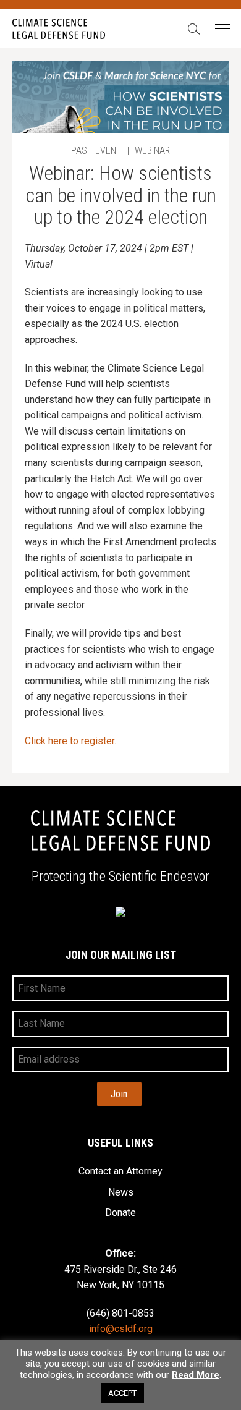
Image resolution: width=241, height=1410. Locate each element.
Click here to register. (70, 741)
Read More (195, 1375)
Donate (120, 1212)
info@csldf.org (121, 1329)
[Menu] (222, 29)
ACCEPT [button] (122, 1393)
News (120, 1192)
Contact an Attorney (120, 1171)
